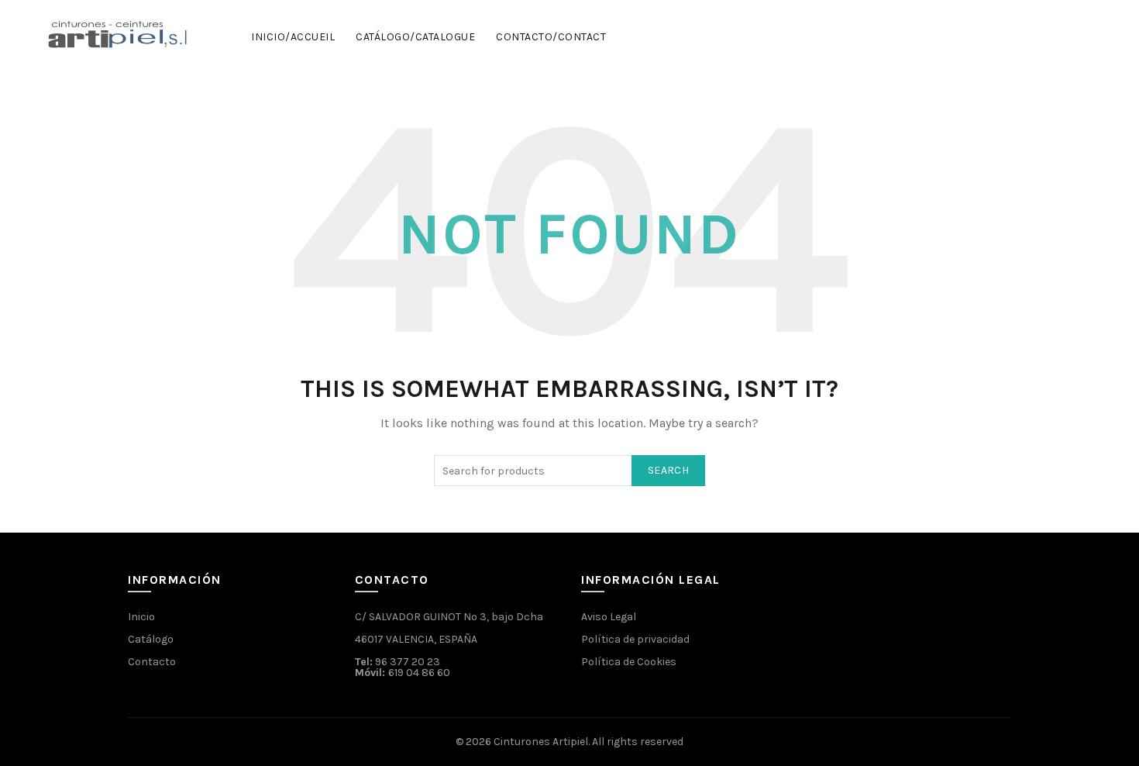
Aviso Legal (608, 616)
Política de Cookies (628, 661)
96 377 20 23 (407, 661)
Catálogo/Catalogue (415, 36)
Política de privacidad (635, 639)
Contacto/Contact (551, 36)
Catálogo (151, 639)
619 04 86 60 (419, 672)
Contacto (152, 661)
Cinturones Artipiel (541, 741)
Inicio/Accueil (293, 36)
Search (668, 470)
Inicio (141, 616)
